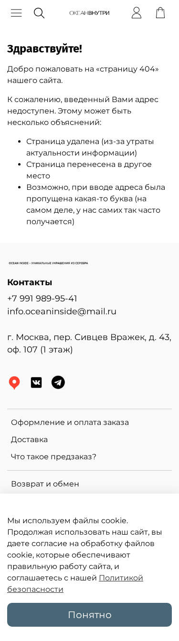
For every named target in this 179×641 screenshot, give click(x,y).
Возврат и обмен (45, 483)
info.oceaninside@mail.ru (61, 311)
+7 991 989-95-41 (42, 298)
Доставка (29, 439)
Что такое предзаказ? (53, 456)
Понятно (90, 614)
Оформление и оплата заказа (70, 422)
